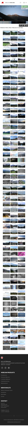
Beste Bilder (3, 394)
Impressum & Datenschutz (14, 422)
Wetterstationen (4, 383)
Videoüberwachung (5, 381)
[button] (20, 2)
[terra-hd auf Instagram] (5, 368)
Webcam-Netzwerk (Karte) (6, 390)
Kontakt (2, 396)
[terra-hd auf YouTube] (9, 368)
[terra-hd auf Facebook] (2, 368)
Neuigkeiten (3, 392)
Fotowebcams (4, 375)
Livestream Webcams (5, 379)
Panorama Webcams (5, 377)
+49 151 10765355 (5, 411)
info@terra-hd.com (5, 410)
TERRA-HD (10, 2)
